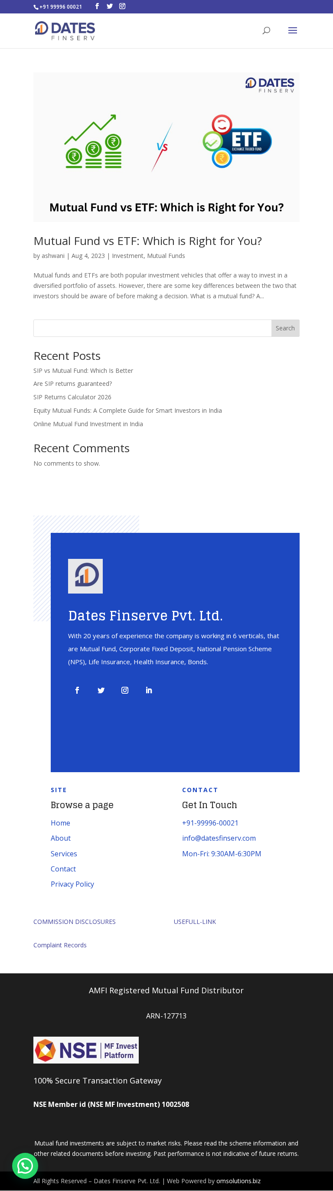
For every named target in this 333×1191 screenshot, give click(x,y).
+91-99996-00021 (210, 823)
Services (64, 853)
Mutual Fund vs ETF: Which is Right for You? (147, 240)
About (61, 838)
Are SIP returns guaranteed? (72, 383)
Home (60, 823)
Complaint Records (60, 945)
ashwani (53, 255)
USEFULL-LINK (195, 921)
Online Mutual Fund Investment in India (88, 424)
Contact (63, 869)
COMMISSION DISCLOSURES (74, 921)
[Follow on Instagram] (125, 690)
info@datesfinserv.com (219, 838)
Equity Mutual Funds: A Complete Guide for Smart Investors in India (127, 410)
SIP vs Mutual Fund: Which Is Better (83, 370)
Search (285, 328)
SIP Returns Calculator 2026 (72, 397)
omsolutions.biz (238, 1181)
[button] (25, 1166)
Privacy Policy (72, 884)
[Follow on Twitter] (101, 690)
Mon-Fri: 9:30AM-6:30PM (221, 853)
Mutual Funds (166, 255)
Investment (128, 255)
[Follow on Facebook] (77, 690)
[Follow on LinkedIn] (149, 690)
